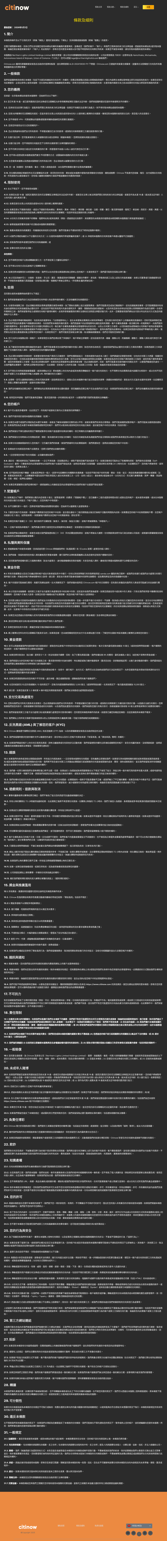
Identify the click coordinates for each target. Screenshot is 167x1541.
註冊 (148, 7)
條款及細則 (124, 7)
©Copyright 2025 (28, 1532)
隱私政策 (61, 1526)
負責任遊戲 (99, 1526)
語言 (135, 7)
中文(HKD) (137, 1525)
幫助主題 (110, 7)
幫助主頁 (98, 7)
